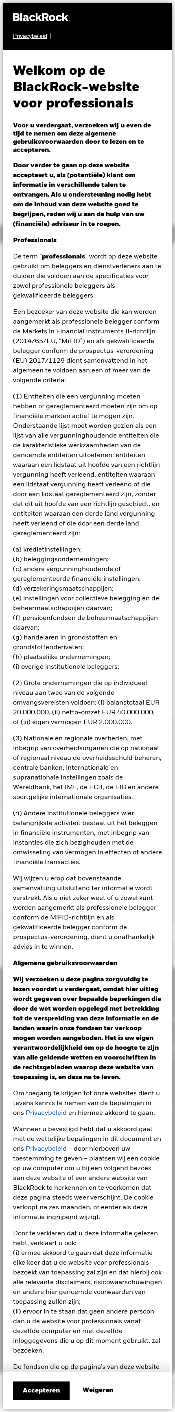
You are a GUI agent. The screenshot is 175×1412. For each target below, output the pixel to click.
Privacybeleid (46, 1113)
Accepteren (41, 1391)
